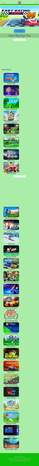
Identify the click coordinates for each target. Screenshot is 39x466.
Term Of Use (27, 459)
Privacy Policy (19, 459)
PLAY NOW (19, 31)
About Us (11, 459)
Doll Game (22, 457)
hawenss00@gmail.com (23, 460)
